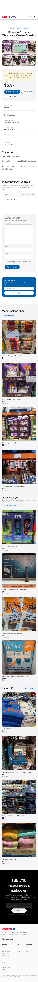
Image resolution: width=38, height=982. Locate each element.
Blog (18, 946)
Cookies (12, 28)
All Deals (4, 946)
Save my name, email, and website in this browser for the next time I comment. (18, 262)
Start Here (4, 965)
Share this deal (13, 92)
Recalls (18, 949)
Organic (26, 28)
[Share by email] (15, 97)
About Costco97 (6, 967)
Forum (28, 949)
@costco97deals (8, 939)
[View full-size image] (33, 63)
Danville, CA (11, 199)
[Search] (30, 17)
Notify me (19, 293)
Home (3, 21)
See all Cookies (9, 315)
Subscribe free (19, 910)
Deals (8, 21)
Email (7, 253)
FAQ (27, 951)
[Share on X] (10, 97)
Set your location (11, 505)
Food (19, 28)
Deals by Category (6, 951)
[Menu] (34, 17)
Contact (4, 969)
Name (7, 246)
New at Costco (5, 953)
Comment (8, 223)
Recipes (19, 951)
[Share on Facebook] (6, 97)
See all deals (29, 688)
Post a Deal (29, 946)
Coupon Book (5, 955)
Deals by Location (6, 949)
